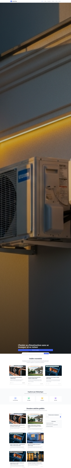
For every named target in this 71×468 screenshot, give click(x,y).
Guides (45, 1)
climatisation (42, 362)
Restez (59, 1)
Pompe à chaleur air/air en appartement (52, 424)
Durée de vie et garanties (49, 423)
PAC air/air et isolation (49, 426)
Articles (56, 1)
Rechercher (46, 353)
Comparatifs (49, 1)
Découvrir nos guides (35, 350)
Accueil (42, 1)
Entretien (53, 1)
